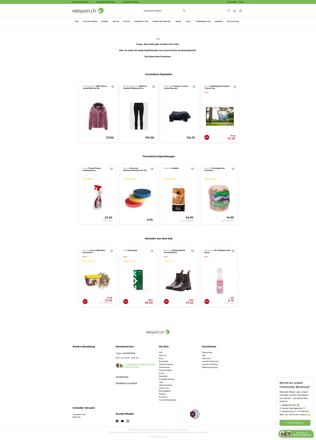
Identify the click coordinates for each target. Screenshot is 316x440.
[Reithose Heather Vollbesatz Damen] (138, 116)
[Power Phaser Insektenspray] (97, 198)
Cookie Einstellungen (167, 400)
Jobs (161, 382)
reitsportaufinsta (165, 385)
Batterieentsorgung (210, 367)
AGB (204, 355)
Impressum (206, 358)
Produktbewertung (166, 379)
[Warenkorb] (241, 10)
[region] (158, 111)
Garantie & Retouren (210, 361)
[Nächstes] (239, 113)
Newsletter (163, 376)
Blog (161, 358)
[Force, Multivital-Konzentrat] (97, 280)
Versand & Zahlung (210, 364)
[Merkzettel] (229, 10)
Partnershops (164, 367)
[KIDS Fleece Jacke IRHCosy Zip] (98, 116)
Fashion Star (164, 388)
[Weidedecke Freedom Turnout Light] (219, 116)
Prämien (162, 394)
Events (161, 373)
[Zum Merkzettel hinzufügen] (112, 86)
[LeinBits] (177, 171)
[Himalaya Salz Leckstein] (219, 198)
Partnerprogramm (166, 364)
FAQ (160, 352)
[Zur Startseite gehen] (88, 10)
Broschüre (163, 397)
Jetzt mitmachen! (295, 422)
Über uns (162, 355)
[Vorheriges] (77, 113)
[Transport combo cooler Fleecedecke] (179, 116)
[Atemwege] (136, 253)
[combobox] (161, 11)
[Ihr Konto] (235, 10)
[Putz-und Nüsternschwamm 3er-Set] (138, 198)
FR (239, 2)
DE (242, 2)
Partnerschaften (165, 370)
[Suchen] (185, 11)
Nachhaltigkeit (164, 391)
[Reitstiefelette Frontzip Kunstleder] (178, 280)
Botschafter (163, 361)
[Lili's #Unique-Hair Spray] (219, 280)
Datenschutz (207, 352)
